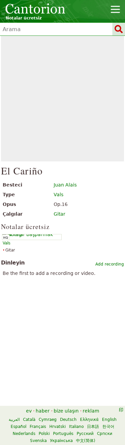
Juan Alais (65, 185)
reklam (91, 411)
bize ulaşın (66, 411)
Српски (104, 433)
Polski (44, 433)
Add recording (109, 264)
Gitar (59, 214)
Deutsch (68, 419)
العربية (14, 419)
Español (18, 426)
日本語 (93, 426)
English (109, 419)
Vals (58, 194)
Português (63, 433)
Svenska (38, 440)
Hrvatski (57, 426)
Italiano (76, 426)
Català (29, 419)
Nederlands (24, 433)
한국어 (108, 426)
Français (38, 426)
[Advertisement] (62, 98)
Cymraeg (48, 419)
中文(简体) (85, 440)
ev (29, 411)
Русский (85, 433)
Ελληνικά (89, 419)
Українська (61, 440)
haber (43, 411)
